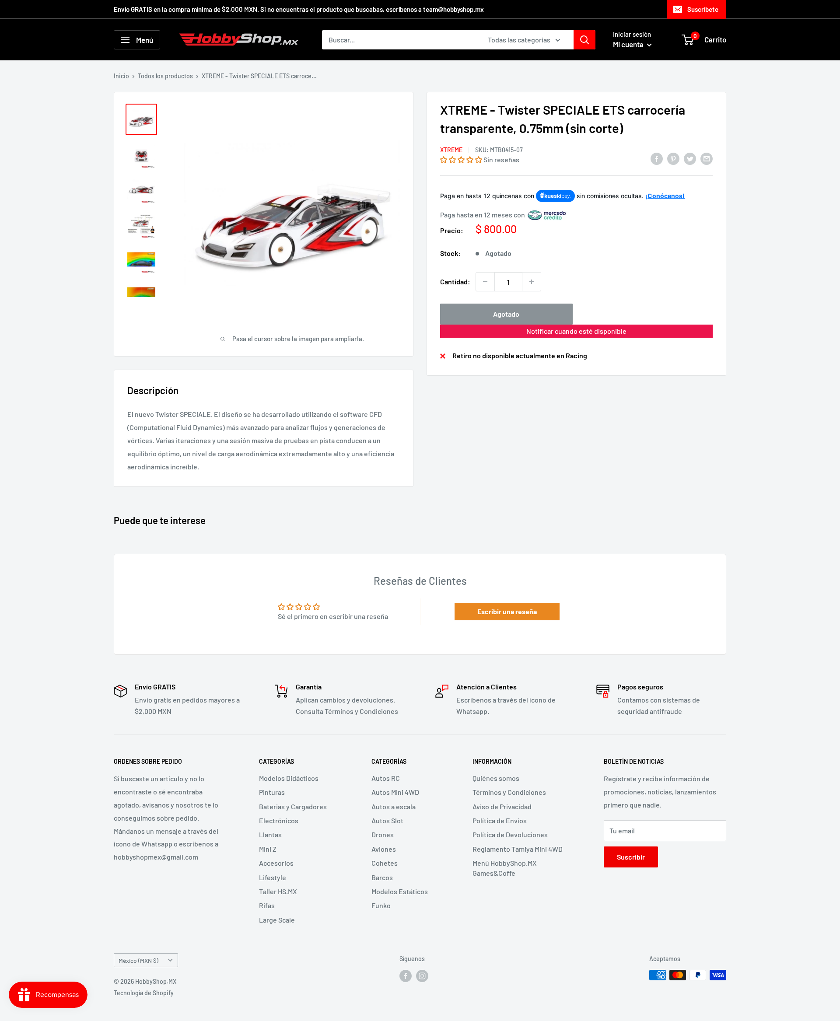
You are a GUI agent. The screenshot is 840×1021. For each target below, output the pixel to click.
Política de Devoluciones (510, 834)
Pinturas (272, 792)
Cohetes (384, 863)
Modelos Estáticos (399, 891)
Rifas (267, 905)
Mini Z (267, 849)
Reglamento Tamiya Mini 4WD (517, 849)
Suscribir (631, 857)
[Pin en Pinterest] (673, 158)
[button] (461, 159)
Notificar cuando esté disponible (576, 331)
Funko (381, 905)
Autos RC (385, 778)
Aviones (383, 849)
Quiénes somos (495, 778)
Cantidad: (455, 281)
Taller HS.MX (278, 891)
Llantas (270, 834)
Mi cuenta (629, 44)
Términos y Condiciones (509, 792)
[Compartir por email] (706, 158)
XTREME (451, 150)
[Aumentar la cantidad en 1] (531, 282)
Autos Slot (387, 820)
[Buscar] (584, 39)
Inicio (121, 76)
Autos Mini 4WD (395, 792)
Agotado (506, 314)
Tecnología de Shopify (144, 993)
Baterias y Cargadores (293, 806)
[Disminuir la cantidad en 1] (485, 282)
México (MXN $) (138, 960)
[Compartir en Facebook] (657, 158)
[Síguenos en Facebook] (405, 976)
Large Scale (277, 920)
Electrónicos (278, 820)
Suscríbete (702, 9)
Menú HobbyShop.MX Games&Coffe (504, 868)
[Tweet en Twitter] (690, 158)
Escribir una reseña (507, 611)
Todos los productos (165, 76)
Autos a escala (393, 806)
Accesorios (276, 863)
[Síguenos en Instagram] (422, 976)
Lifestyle (272, 877)
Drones (382, 834)
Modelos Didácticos (288, 778)
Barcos (382, 877)
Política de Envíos (499, 820)
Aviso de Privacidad (502, 806)
